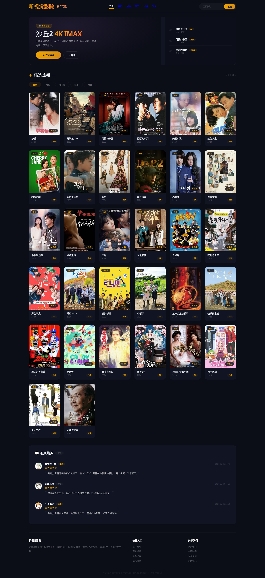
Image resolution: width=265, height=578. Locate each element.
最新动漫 (136, 556)
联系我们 (192, 546)
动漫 (146, 6)
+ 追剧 (72, 55)
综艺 (137, 6)
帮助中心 (192, 560)
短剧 (154, 6)
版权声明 (192, 556)
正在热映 (136, 546)
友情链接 (192, 551)
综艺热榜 (136, 560)
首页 (111, 6)
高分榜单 (136, 551)
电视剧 (62, 84)
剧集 (129, 6)
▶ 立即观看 (48, 55)
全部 (35, 84)
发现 (230, 7)
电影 (120, 6)
